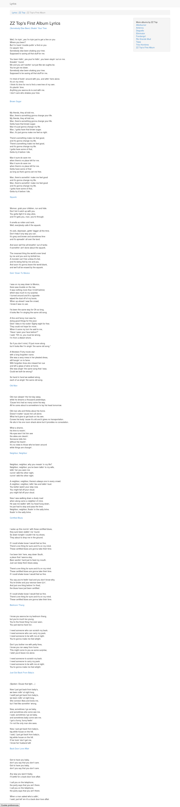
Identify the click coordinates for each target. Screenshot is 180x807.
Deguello (140, 30)
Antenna (140, 27)
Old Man (13, 385)
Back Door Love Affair (19, 748)
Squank (13, 197)
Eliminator (140, 33)
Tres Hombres (142, 44)
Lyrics (13, 3)
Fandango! (141, 36)
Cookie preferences (10, 805)
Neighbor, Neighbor (18, 453)
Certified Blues (16, 517)
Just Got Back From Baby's (22, 672)
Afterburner (141, 24)
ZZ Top (22, 12)
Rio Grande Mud (143, 39)
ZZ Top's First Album (145, 47)
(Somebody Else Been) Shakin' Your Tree (28, 28)
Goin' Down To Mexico (20, 273)
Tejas (138, 41)
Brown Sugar (15, 101)
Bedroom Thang (17, 605)
